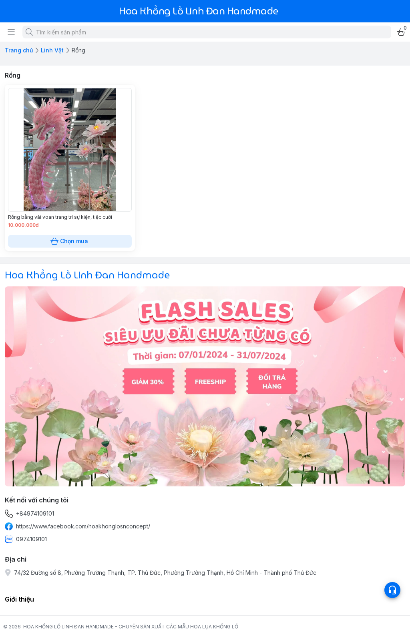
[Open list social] (392, 590)
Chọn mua (74, 241)
